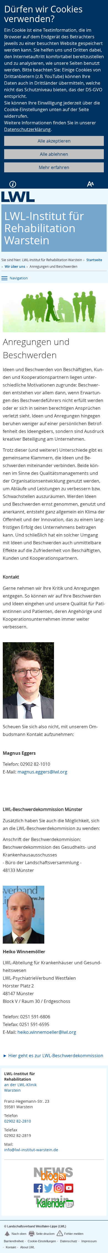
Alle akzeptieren (54, 141)
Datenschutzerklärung (27, 129)
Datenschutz (68, 1241)
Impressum (89, 1241)
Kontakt (11, 1247)
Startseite (94, 260)
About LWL (27, 1247)
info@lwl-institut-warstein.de (31, 1149)
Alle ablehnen (54, 154)
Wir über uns (15, 266)
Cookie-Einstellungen (42, 1241)
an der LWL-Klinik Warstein (20, 1087)
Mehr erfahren (54, 167)
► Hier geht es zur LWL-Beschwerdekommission (53, 1056)
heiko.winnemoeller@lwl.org (46, 1032)
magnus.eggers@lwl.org (42, 772)
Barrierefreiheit (14, 1241)
